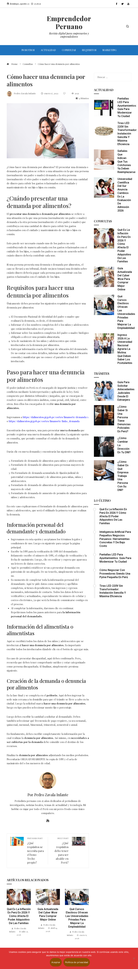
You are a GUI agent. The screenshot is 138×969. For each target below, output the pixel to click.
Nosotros (28, 50)
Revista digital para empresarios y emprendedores (69, 35)
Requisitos (89, 50)
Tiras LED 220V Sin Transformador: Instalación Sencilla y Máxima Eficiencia (127, 133)
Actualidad (48, 50)
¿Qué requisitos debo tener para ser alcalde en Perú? (61, 850)
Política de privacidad (76, 962)
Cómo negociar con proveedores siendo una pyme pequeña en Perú (114, 573)
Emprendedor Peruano (69, 22)
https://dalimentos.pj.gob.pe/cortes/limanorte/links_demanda (43, 421)
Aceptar (55, 962)
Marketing (109, 50)
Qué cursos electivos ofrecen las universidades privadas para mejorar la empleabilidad (76, 918)
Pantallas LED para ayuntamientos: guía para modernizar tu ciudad (127, 107)
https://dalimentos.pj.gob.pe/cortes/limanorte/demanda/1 (55, 417)
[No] (133, 958)
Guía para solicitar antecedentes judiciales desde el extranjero (125, 391)
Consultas (69, 50)
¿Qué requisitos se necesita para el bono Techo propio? (35, 850)
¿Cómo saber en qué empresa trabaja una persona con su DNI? (122, 475)
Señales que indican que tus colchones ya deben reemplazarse (126, 161)
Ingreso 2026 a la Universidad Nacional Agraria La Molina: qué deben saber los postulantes (124, 349)
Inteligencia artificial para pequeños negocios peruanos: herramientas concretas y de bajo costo (115, 539)
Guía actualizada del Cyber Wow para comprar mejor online (48, 914)
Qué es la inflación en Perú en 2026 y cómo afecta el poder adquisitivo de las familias (19, 916)
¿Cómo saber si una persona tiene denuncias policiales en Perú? (124, 419)
